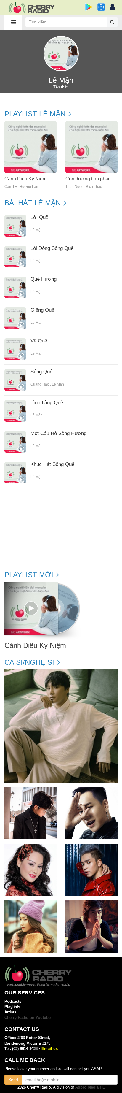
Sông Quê (41, 372)
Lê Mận (36, 230)
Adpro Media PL (90, 1087)
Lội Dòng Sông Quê (51, 248)
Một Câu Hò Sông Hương (58, 433)
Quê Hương (43, 279)
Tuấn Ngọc (74, 187)
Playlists (12, 1007)
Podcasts (12, 1001)
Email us (49, 1048)
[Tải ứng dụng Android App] (89, 7)
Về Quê (38, 341)
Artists (10, 1012)
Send (13, 1079)
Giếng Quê (42, 310)
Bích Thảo (94, 187)
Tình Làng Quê (46, 402)
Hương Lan (29, 187)
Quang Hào (39, 384)
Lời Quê (39, 217)
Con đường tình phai (87, 178)
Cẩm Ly (10, 187)
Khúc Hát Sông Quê (52, 464)
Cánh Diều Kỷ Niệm (25, 178)
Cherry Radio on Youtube (27, 1017)
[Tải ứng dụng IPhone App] (101, 7)
